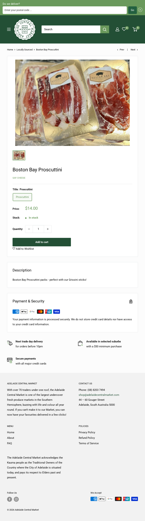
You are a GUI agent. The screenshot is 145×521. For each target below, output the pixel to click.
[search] (71, 29)
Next (133, 49)
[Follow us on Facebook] (9, 499)
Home (10, 49)
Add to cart (41, 242)
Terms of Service (89, 443)
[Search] (104, 29)
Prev (122, 49)
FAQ (9, 443)
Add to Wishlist (24, 248)
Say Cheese (19, 177)
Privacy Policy (87, 432)
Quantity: (18, 229)
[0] (135, 29)
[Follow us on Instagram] (16, 499)
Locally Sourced (25, 49)
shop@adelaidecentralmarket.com (99, 394)
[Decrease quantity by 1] (29, 229)
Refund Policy (87, 437)
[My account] (117, 29)
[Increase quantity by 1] (47, 229)
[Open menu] (9, 29)
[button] (140, 10)
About (10, 437)
